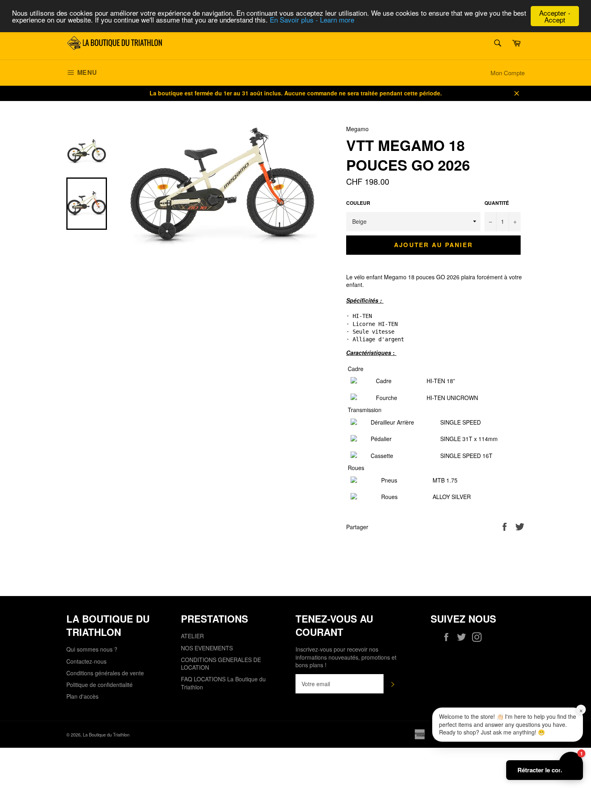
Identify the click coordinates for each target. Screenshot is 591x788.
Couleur (358, 203)
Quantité (496, 203)
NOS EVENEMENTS (207, 648)
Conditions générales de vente (105, 673)
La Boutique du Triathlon (106, 734)
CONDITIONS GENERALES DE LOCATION (221, 663)
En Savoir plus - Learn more (312, 20)
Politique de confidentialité (99, 685)
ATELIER (192, 636)
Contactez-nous (86, 661)
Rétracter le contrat (544, 769)
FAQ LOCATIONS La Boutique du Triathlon (223, 683)
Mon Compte (507, 72)
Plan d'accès (82, 696)
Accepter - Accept (554, 16)
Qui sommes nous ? (91, 649)
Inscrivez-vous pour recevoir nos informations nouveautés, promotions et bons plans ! (346, 657)
